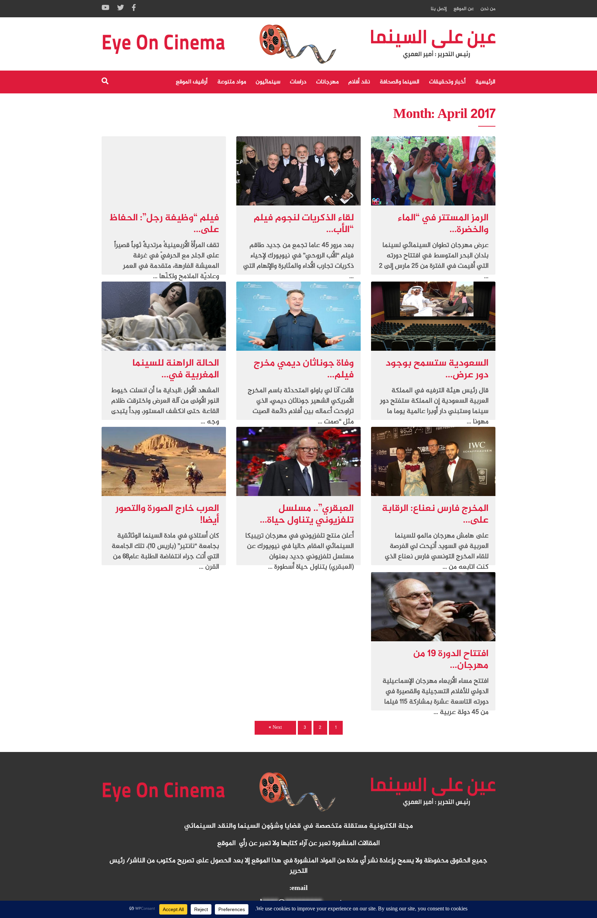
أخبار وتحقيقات (447, 82)
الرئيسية (485, 82)
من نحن (488, 9)
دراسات (298, 82)
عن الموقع (464, 9)
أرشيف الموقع (192, 82)
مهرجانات (327, 82)
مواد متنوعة (231, 82)
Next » (275, 728)
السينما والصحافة (399, 82)
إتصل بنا (439, 9)
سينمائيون (268, 82)
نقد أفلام (359, 82)
